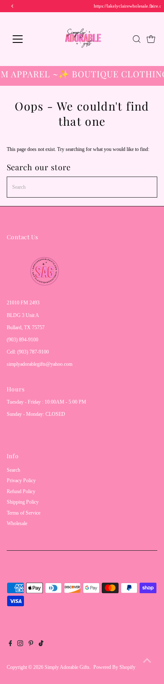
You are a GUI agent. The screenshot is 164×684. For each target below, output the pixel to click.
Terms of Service (23, 513)
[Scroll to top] (147, 660)
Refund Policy (21, 491)
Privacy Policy (21, 480)
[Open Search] (136, 39)
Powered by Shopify (114, 667)
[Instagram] (20, 644)
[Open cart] (151, 39)
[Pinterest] (30, 644)
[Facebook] (10, 644)
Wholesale (17, 523)
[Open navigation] (24, 39)
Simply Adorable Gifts (67, 667)
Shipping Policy (23, 502)
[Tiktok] (41, 644)
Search (13, 470)
